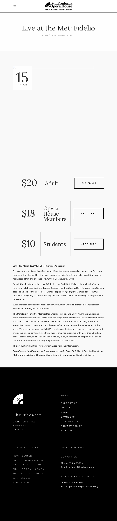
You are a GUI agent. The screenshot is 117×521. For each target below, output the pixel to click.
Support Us (69, 403)
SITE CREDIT (69, 430)
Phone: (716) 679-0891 (72, 482)
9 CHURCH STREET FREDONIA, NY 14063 (25, 425)
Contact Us (69, 421)
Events (66, 407)
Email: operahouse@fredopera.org (79, 486)
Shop (64, 412)
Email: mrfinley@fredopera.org (77, 467)
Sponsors (68, 417)
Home (45, 35)
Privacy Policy (71, 426)
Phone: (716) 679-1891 (72, 463)
